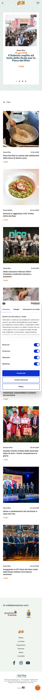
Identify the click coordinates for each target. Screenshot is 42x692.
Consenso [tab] (6, 309)
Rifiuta (21, 386)
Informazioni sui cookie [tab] (31, 309)
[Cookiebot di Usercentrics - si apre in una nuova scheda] (31, 303)
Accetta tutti (21, 373)
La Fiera (21, 641)
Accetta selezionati (21, 380)
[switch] (37, 351)
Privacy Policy (30, 682)
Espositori (21, 645)
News (21, 652)
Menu (21, 638)
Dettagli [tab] (16, 309)
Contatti (21, 656)
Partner (21, 649)
